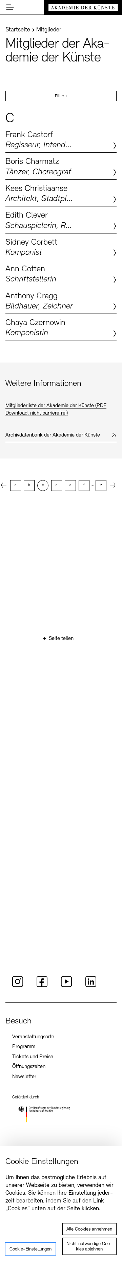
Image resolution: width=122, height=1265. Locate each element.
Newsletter (24, 1077)
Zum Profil (61, 139)
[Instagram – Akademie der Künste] (17, 986)
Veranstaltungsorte (33, 1037)
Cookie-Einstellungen (30, 1249)
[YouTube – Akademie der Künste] (66, 986)
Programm (23, 1046)
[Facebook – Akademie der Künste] (42, 986)
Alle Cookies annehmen (89, 1229)
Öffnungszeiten (28, 1066)
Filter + (61, 96)
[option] (15, 485)
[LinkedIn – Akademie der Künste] (90, 986)
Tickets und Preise (32, 1057)
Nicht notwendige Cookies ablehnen (89, 1246)
